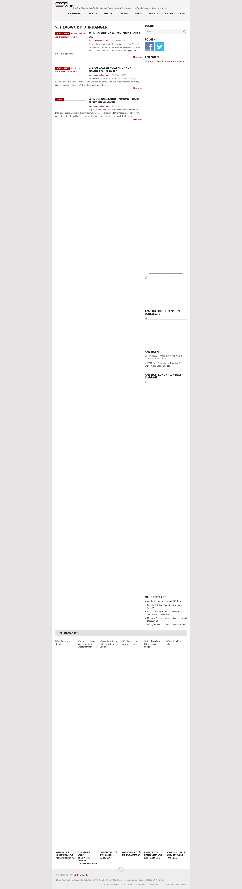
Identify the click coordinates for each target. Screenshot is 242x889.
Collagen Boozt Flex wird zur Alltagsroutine (166, 625)
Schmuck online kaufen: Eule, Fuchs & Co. (114, 35)
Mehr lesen (137, 57)
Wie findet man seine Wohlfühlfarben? (164, 601)
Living (124, 13)
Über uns (140, 884)
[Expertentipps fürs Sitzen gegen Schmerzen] (109, 745)
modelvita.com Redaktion (99, 41)
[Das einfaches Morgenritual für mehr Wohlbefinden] (65, 745)
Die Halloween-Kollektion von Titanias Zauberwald (110, 69)
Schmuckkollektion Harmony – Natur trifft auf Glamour (114, 100)
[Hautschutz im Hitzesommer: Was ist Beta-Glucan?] (154, 745)
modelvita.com (81, 875)
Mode (138, 13)
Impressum (154, 884)
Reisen (169, 13)
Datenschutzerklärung (175, 884)
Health (108, 13)
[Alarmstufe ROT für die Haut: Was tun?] (132, 745)
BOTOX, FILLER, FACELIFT (156, 356)
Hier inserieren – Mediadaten (118, 884)
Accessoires (75, 13)
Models (153, 13)
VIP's (182, 13)
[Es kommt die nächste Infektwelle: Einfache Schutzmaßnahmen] (87, 745)
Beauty (93, 13)
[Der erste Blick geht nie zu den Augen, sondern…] (176, 745)
